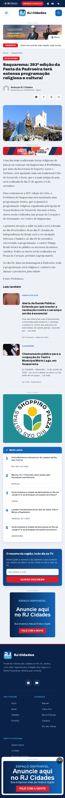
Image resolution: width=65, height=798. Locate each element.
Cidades (15, 715)
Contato (15, 750)
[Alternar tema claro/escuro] (58, 3)
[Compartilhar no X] (51, 97)
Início (5, 53)
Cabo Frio (47, 709)
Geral (13, 709)
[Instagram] (48, 3)
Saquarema (16, 53)
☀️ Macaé (11, 3)
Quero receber (32, 579)
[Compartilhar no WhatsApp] (36, 97)
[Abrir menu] (6, 13)
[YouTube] (52, 3)
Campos (46, 721)
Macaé (45, 703)
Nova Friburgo (49, 715)
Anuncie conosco (32, 4)
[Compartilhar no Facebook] (44, 97)
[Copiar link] (59, 97)
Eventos (15, 721)
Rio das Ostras (49, 726)
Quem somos (17, 745)
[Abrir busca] (58, 13)
